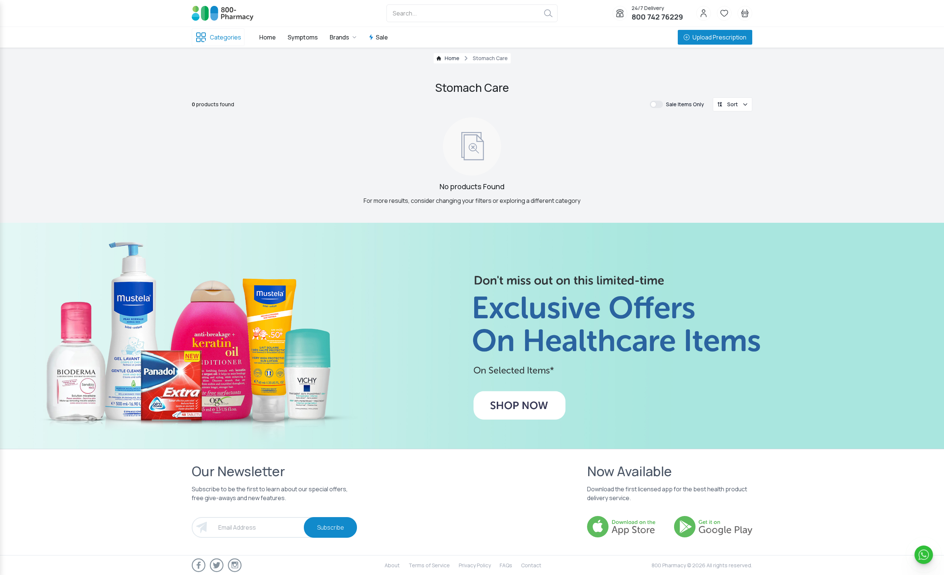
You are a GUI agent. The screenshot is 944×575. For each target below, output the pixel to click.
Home (267, 37)
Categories (225, 37)
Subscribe (330, 527)
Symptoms (303, 37)
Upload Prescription (719, 37)
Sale (382, 37)
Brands (339, 37)
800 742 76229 (657, 17)
